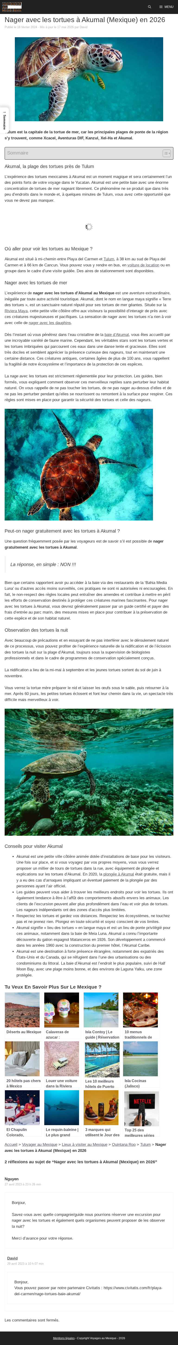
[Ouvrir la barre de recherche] (150, 7)
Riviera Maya (16, 311)
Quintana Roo (124, 1144)
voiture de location (143, 265)
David (12, 1258)
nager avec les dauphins (50, 323)
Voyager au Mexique (39, 1144)
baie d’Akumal (117, 334)
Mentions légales (64, 1338)
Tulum (109, 259)
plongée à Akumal (118, 874)
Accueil (11, 1144)
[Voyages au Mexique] (12, 7)
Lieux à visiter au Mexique (84, 1144)
